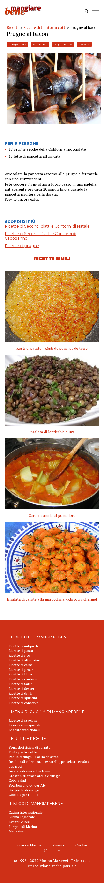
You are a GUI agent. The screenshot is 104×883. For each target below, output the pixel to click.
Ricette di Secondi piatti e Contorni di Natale (47, 226)
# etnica (84, 44)
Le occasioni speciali (24, 725)
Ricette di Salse (20, 684)
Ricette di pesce (21, 669)
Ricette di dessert (22, 688)
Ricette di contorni (23, 679)
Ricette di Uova (20, 674)
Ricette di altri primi (24, 660)
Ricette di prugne (22, 246)
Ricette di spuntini (23, 698)
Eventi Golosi (19, 821)
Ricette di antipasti (23, 646)
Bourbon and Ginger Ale (27, 785)
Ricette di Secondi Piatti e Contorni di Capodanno (40, 236)
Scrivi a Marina (29, 845)
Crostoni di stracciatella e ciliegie (34, 775)
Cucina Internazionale (26, 812)
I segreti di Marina (23, 826)
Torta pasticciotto (23, 752)
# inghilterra (17, 44)
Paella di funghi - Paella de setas (34, 756)
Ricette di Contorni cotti (44, 27)
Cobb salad (17, 780)
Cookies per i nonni (23, 794)
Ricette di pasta (21, 650)
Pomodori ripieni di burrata (29, 747)
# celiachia (40, 44)
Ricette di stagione (23, 720)
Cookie (81, 845)
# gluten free (63, 44)
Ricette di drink (20, 693)
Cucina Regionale (22, 817)
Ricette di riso (19, 655)
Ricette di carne (21, 664)
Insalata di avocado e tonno (30, 771)
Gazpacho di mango (24, 790)
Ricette (13, 27)
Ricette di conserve (23, 702)
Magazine (16, 831)
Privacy (58, 845)
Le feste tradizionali (24, 729)
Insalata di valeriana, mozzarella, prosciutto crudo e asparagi (49, 764)
